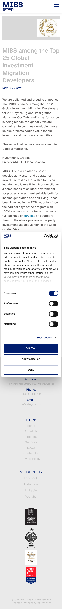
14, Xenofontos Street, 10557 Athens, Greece (31, 384)
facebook (31, 478)
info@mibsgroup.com (31, 404)
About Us (31, 431)
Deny (31, 369)
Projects (31, 437)
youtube (31, 496)
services (29, 216)
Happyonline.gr (43, 602)
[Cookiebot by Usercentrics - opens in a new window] (44, 236)
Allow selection (31, 359)
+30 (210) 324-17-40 (31, 394)
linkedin (31, 490)
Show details (44, 337)
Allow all (31, 348)
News (31, 448)
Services (31, 442)
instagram (31, 484)
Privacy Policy (31, 459)
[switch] (53, 303)
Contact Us (31, 453)
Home (31, 426)
